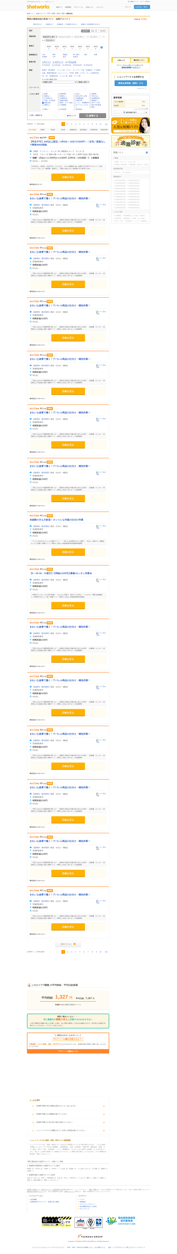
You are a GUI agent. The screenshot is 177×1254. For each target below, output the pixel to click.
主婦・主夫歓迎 (49, 100)
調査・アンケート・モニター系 (47, 151)
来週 (95, 54)
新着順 (42, 129)
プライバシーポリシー (87, 1204)
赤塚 (94, 1178)
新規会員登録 (126, 67)
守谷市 (54, 1168)
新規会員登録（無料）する (130, 83)
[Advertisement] (68, 965)
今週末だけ (49, 24)
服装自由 (47, 103)
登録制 (94, 94)
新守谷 (72, 1178)
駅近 (93, 107)
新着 (45, 94)
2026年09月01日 (134, 180)
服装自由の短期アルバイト (35, 1191)
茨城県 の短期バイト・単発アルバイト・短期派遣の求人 (45, 1189)
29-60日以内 (77, 65)
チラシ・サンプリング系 (75, 70)
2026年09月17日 (134, 202)
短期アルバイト (69, 1191)
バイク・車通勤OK (82, 103)
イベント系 (61, 70)
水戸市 (37, 1168)
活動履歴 (68, 7)
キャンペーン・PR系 (66, 73)
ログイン (128, 7)
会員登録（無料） (142, 7)
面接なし (47, 96)
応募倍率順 (104, 129)
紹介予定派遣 (96, 105)
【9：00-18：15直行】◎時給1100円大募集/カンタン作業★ (61, 573)
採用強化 (79, 109)
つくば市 (62, 1168)
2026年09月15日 (134, 199)
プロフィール (78, 7)
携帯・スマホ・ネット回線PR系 (87, 73)
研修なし (63, 96)
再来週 (44, 57)
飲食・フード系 (74, 76)
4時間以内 (63, 98)
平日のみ (95, 96)
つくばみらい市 (83, 1168)
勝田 (88, 1178)
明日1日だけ (37, 24)
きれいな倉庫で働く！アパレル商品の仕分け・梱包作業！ (60, 198)
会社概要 (33, 1199)
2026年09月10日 (120, 194)
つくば (80, 1178)
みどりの (53, 1180)
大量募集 (63, 105)
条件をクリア (71, 116)
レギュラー (100, 7)
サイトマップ (84, 1209)
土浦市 (29, 1171)
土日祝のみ (48, 98)
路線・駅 (94, 31)
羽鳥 (45, 1180)
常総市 (29, 1168)
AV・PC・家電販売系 (50, 76)
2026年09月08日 (120, 191)
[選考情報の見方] (130, 112)
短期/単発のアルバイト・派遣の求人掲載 (44, 1202)
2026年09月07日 (134, 188)
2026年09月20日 (120, 207)
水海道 (101, 1178)
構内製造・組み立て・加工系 (139, 164)
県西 (95, 1189)
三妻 (28, 1178)
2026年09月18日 (120, 205)
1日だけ (46, 62)
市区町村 (103, 31)
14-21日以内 (56, 65)
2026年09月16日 (120, 202)
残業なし (47, 105)
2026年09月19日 (134, 205)
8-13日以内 (46, 65)
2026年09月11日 (134, 194)
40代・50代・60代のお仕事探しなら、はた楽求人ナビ (86, 1247)
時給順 (53, 129)
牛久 (65, 1178)
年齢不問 (79, 100)
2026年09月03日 (134, 183)
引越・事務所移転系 (49, 73)
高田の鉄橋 (36, 1180)
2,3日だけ (58, 62)
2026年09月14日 (120, 199)
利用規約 (83, 1202)
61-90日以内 (88, 65)
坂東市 (103, 1168)
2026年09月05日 (134, 186)
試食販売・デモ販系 (93, 70)
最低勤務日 (83, 129)
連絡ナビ (59, 7)
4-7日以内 (70, 62)
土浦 (58, 1178)
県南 (90, 1189)
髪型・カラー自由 (66, 103)
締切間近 (63, 94)
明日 (54, 54)
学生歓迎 (63, 109)
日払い (78, 94)
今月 (54, 57)
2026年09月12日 (120, 197)
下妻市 (46, 1168)
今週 (85, 54)
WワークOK (96, 103)
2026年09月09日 (134, 191)
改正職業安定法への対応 (88, 1206)
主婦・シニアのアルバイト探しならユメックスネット (126, 1247)
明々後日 (76, 54)
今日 (43, 54)
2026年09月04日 (120, 186)
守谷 (42, 1178)
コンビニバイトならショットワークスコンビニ (48, 1247)
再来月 (75, 57)
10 (100, 124)
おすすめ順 (32, 129)
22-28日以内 (66, 65)
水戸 (35, 1178)
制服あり (95, 100)
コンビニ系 (63, 76)
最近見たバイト (139, 60)
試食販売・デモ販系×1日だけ (67, 24)
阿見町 (71, 1168)
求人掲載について (133, 1)
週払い (46, 109)
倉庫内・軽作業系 (48, 70)
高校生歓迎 (64, 100)
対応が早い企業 (81, 96)
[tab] (121, 60)
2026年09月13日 (134, 197)
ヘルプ (82, 1199)
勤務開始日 (73, 129)
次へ (106, 124)
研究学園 (50, 1178)
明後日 (65, 54)
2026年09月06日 (120, 188)
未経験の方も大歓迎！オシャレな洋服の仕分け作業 (56, 519)
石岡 (28, 1180)
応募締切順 (93, 129)
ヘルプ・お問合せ (145, 1)
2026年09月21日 (134, 207)
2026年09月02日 (120, 183)
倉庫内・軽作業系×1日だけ (90, 24)
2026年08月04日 (120, 180)
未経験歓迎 (96, 98)
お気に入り (89, 7)
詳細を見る (68, 177)
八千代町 (94, 1168)
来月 (64, 57)
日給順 (63, 129)
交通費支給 (80, 98)
